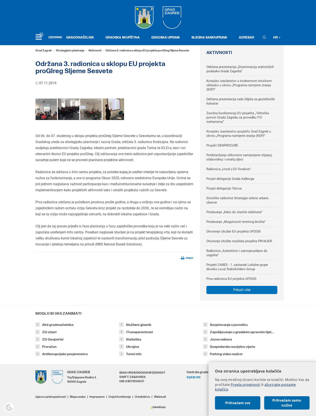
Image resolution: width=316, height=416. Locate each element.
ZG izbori (49, 332)
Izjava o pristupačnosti (50, 396)
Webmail (160, 396)
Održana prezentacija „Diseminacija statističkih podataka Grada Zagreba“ (240, 69)
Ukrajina (132, 346)
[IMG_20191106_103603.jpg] (91, 109)
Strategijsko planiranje (70, 50)
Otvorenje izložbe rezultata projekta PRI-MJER (239, 241)
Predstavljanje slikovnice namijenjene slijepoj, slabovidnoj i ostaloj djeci (239, 157)
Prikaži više (241, 290)
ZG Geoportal (52, 339)
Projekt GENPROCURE (222, 145)
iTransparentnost (139, 332)
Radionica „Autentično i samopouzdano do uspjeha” (236, 253)
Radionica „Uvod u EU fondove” (228, 169)
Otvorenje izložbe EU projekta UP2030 (233, 231)
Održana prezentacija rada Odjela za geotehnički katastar (240, 101)
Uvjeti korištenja (120, 396)
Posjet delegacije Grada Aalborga (230, 179)
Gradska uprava (165, 37)
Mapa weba (78, 396)
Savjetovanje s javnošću (229, 325)
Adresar (246, 37)
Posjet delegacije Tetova (224, 188)
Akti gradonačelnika (58, 325)
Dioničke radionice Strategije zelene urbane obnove (237, 200)
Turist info (133, 354)
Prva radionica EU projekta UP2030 (231, 279)
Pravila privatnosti (245, 384)
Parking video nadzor (226, 354)
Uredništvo (142, 396)
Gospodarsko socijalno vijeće (232, 346)
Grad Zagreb (43, 50)
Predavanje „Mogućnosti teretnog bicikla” (235, 222)
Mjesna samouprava (209, 37)
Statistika (133, 339)
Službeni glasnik (138, 325)
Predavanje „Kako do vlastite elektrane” (234, 212)
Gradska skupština (123, 37)
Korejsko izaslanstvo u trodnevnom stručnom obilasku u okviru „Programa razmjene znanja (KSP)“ (239, 85)
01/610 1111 (193, 377)
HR (275, 37)
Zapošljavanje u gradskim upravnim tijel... (242, 332)
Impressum (97, 396)
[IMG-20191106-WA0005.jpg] (68, 109)
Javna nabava (221, 339)
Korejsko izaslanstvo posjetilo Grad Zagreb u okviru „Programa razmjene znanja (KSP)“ (238, 133)
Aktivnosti (94, 50)
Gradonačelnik (80, 37)
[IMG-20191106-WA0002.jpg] (113, 109)
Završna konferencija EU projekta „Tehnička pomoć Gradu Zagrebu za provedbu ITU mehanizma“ (237, 117)
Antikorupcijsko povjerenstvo (65, 354)
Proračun (49, 346)
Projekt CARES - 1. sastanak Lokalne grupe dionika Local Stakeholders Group (237, 267)
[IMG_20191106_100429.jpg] (46, 109)
